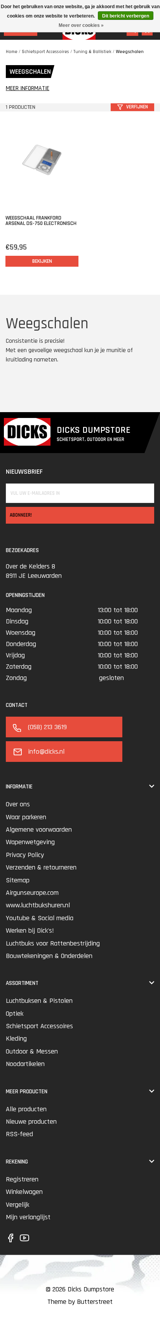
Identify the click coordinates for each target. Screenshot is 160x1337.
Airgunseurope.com (32, 892)
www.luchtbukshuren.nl (38, 905)
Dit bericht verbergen (125, 16)
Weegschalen (130, 52)
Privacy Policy (25, 854)
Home (11, 52)
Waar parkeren (26, 817)
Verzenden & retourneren (41, 867)
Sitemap (18, 880)
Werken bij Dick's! (30, 930)
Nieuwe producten (31, 1121)
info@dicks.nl (46, 751)
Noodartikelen (25, 1063)
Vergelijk (17, 1204)
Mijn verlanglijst (28, 1217)
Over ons (18, 804)
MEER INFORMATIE (27, 88)
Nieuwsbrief (24, 472)
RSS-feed (19, 1134)
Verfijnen (137, 107)
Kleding (16, 1038)
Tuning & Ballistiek (92, 52)
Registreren (22, 1179)
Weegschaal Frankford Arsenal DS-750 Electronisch (41, 220)
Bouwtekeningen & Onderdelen (49, 955)
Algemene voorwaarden (39, 829)
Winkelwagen (24, 1191)
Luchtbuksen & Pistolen (39, 1000)
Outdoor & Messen (32, 1051)
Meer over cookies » (81, 25)
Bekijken (42, 261)
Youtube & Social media (39, 918)
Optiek (14, 1013)
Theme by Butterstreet (80, 1301)
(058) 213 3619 (47, 727)
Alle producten (26, 1109)
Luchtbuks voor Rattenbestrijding (53, 943)
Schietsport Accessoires (45, 52)
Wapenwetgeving (30, 842)
